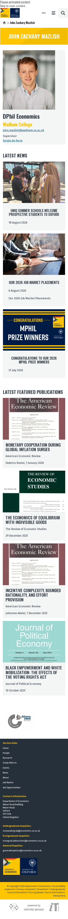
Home (6, 748)
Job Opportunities (12, 787)
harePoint (43, 889)
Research (7, 758)
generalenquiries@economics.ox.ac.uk (22, 850)
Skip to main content (12, 6)
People (6, 753)
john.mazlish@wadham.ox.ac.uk (23, 130)
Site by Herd (59, 895)
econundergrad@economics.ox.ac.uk (21, 830)
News (5, 772)
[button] (43, 13)
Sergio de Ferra (12, 140)
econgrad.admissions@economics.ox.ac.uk (24, 840)
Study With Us (10, 762)
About (6, 777)
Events (6, 767)
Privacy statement (26, 889)
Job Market (8, 782)
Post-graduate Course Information (46, 892)
